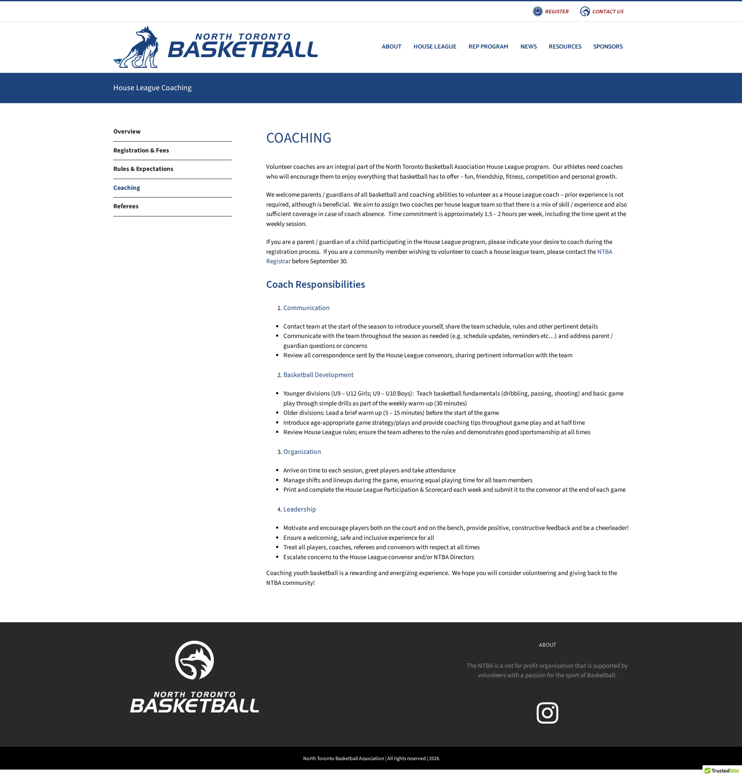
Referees (126, 206)
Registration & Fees (141, 150)
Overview (127, 131)
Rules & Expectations (143, 168)
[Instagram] (547, 713)
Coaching (126, 187)
